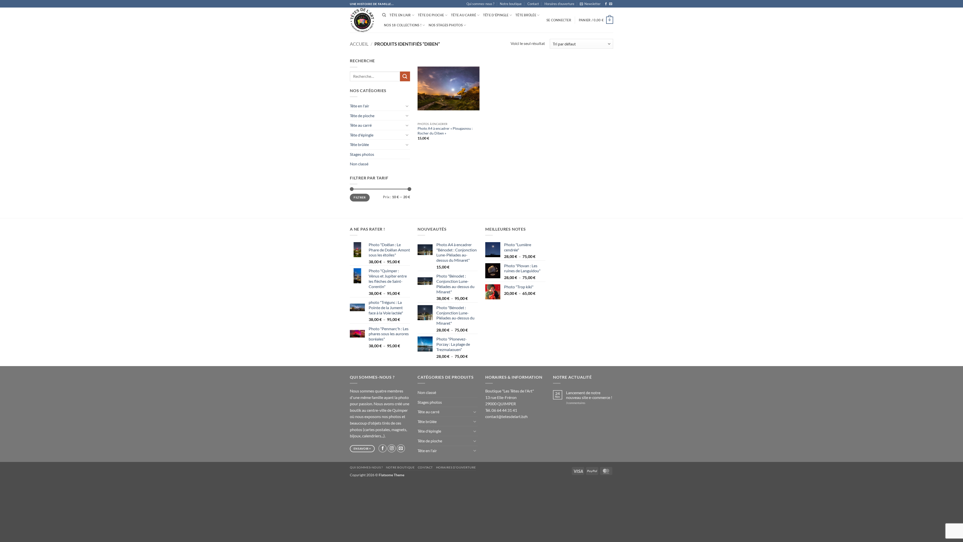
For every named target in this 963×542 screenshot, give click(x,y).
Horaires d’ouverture (559, 4)
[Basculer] (407, 106)
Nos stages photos (446, 25)
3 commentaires (582, 402)
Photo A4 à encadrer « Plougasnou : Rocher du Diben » (445, 130)
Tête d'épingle (361, 134)
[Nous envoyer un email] (610, 4)
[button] (590, 4)
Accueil (359, 44)
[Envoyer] (405, 76)
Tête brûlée (525, 15)
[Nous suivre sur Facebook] (605, 4)
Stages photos (362, 154)
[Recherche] (384, 15)
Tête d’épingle (496, 15)
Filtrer (360, 197)
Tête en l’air (400, 15)
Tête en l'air (359, 105)
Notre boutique (511, 4)
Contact (533, 4)
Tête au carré (463, 15)
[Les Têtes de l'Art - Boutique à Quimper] (362, 20)
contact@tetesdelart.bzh (506, 416)
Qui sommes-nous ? (480, 4)
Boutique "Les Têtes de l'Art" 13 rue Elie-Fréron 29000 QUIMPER (509, 397)
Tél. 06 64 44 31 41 (501, 410)
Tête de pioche (431, 15)
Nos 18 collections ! (403, 25)
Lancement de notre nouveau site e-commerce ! (589, 395)
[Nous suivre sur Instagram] (391, 448)
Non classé (359, 163)
